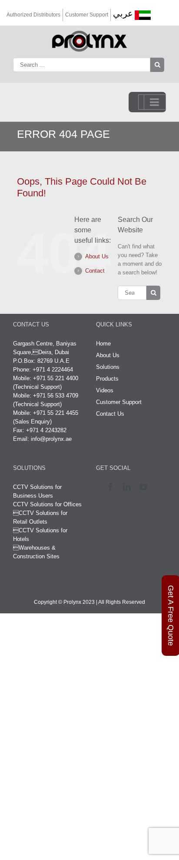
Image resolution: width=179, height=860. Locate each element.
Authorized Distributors (33, 15)
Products (107, 378)
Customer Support (86, 15)
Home (103, 343)
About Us (97, 256)
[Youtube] (145, 487)
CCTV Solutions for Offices (47, 504)
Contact (95, 270)
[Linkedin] (129, 487)
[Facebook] (112, 487)
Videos (104, 390)
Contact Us (110, 413)
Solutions (107, 367)
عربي (123, 13)
